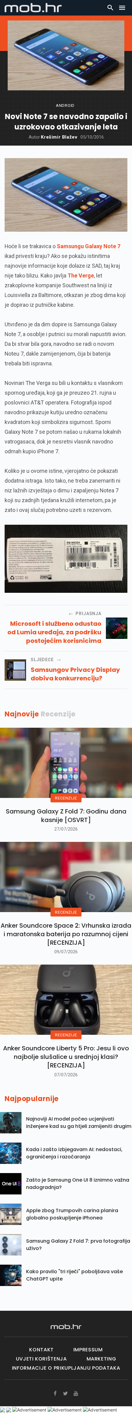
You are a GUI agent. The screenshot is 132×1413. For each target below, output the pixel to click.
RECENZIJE (66, 797)
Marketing (101, 1358)
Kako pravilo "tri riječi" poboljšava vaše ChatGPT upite (74, 1275)
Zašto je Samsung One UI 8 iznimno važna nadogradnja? (77, 1183)
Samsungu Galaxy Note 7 (88, 246)
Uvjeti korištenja (41, 1358)
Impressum (88, 1349)
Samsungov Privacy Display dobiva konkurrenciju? (75, 674)
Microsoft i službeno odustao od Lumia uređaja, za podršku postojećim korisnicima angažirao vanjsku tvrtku (54, 632)
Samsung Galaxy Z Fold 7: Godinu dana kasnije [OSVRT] (66, 815)
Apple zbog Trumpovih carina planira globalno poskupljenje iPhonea (72, 1214)
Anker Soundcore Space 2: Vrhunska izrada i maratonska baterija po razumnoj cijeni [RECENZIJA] (66, 934)
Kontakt (41, 1349)
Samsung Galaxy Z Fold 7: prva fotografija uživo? (78, 1244)
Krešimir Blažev (59, 137)
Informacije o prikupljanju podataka (66, 1367)
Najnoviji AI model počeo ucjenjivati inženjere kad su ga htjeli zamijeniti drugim (78, 1122)
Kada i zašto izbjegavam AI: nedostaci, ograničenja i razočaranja (74, 1153)
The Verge (81, 275)
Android (65, 105)
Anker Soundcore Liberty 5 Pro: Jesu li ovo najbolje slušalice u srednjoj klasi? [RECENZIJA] (66, 1057)
